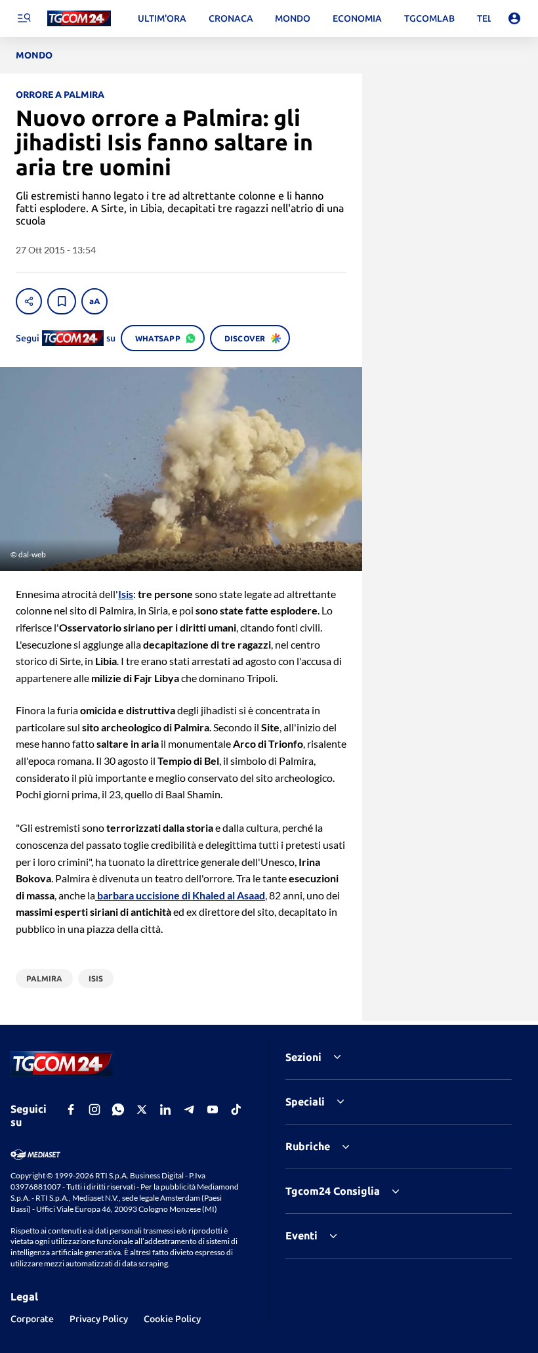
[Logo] (79, 19)
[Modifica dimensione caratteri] (94, 301)
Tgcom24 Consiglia (332, 1191)
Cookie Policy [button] (172, 1319)
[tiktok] (236, 1109)
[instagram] (94, 1109)
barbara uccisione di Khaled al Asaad (180, 895)
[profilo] (514, 18)
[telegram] (189, 1109)
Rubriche (307, 1146)
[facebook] (70, 1109)
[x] (141, 1109)
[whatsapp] (118, 1109)
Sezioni (303, 1057)
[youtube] (212, 1109)
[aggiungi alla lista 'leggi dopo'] (61, 301)
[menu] (23, 18)
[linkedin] (165, 1109)
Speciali (305, 1101)
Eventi (301, 1235)
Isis (125, 594)
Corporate (32, 1319)
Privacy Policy (99, 1319)
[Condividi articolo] (29, 301)
